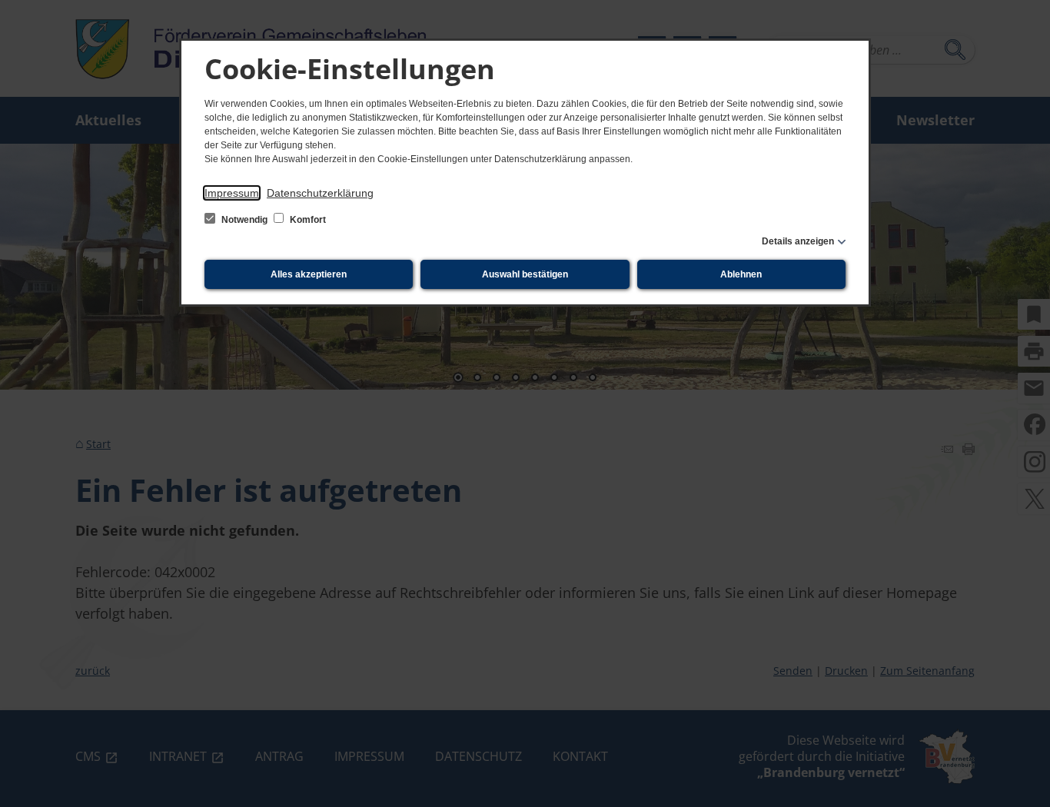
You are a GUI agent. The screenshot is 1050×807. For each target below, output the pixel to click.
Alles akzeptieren (309, 274)
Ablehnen (741, 274)
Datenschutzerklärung (320, 193)
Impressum (231, 193)
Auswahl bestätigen (525, 274)
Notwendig (244, 219)
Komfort (306, 219)
